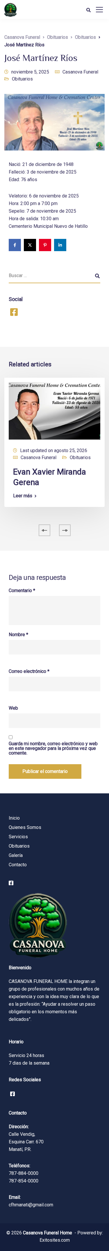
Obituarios (22, 79)
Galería (16, 855)
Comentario (22, 590)
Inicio (14, 818)
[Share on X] (30, 245)
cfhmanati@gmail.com (31, 1205)
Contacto (18, 864)
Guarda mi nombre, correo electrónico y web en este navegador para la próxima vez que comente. (53, 748)
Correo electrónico (29, 671)
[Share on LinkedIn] (60, 245)
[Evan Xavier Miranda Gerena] (54, 410)
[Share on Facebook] (15, 245)
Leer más (22, 496)
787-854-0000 (23, 1181)
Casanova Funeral (80, 72)
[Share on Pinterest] (45, 245)
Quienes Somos (25, 827)
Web (13, 708)
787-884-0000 (23, 1173)
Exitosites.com (55, 1240)
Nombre (18, 634)
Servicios (18, 836)
